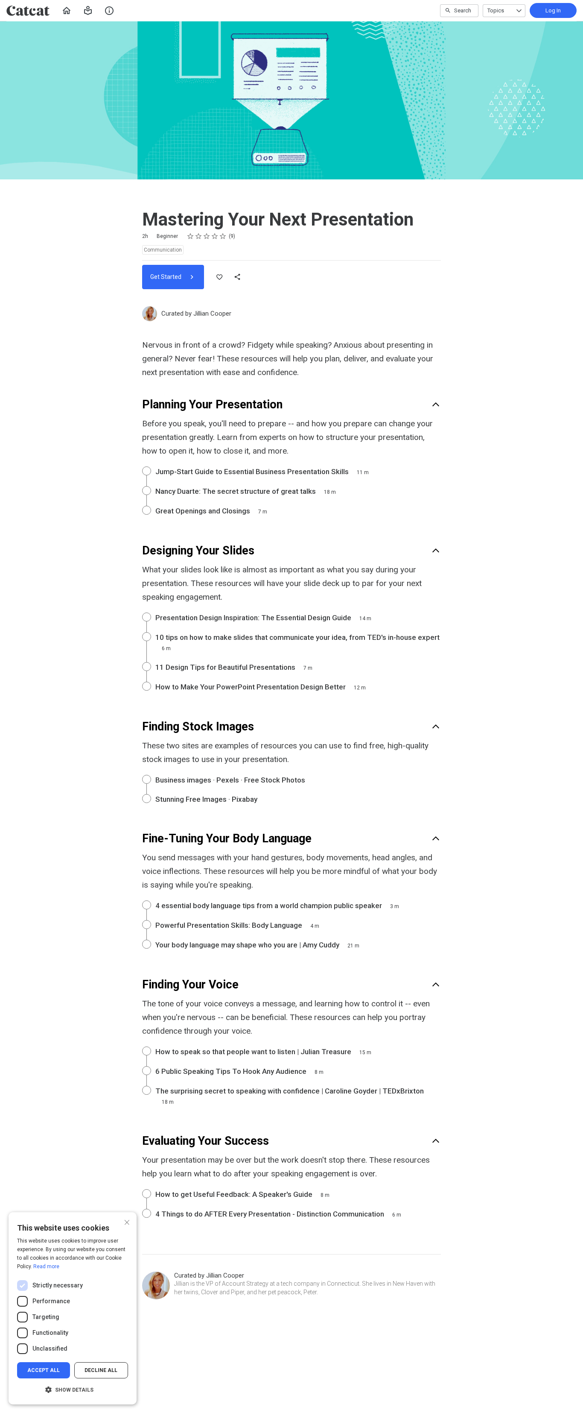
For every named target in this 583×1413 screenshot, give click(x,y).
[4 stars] (215, 236)
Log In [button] (553, 10)
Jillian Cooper (212, 313)
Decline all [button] (101, 1370)
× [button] (127, 1221)
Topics (495, 10)
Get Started (166, 276)
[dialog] (73, 1308)
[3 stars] (207, 236)
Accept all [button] (43, 1370)
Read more (46, 1266)
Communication (163, 250)
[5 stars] (223, 236)
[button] (88, 10)
